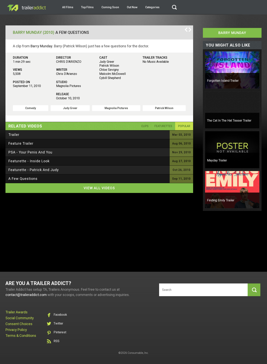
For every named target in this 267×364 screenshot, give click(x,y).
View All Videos (99, 188)
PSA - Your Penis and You (30, 152)
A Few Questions (23, 179)
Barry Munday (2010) (33, 32)
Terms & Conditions (20, 336)
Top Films (87, 7)
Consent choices (18, 324)
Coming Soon (110, 7)
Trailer (13, 135)
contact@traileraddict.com (26, 295)
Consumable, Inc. (138, 352)
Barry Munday (232, 33)
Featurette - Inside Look (29, 161)
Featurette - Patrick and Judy (33, 170)
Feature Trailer (20, 143)
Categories (152, 7)
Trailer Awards (16, 312)
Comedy (30, 108)
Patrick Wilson (164, 108)
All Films (67, 7)
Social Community (19, 318)
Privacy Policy (16, 330)
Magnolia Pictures (116, 108)
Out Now (132, 7)
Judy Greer (70, 108)
